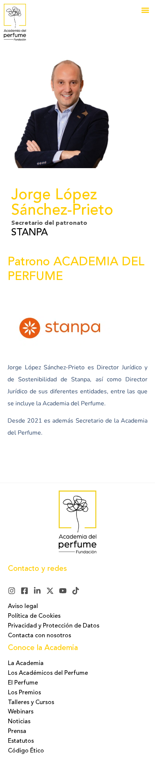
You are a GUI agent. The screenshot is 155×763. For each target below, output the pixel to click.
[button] (145, 10)
